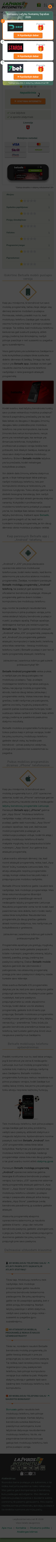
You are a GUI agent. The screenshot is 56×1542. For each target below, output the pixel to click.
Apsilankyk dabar (29, 35)
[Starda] (15, 47)
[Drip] (15, 27)
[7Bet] (15, 68)
